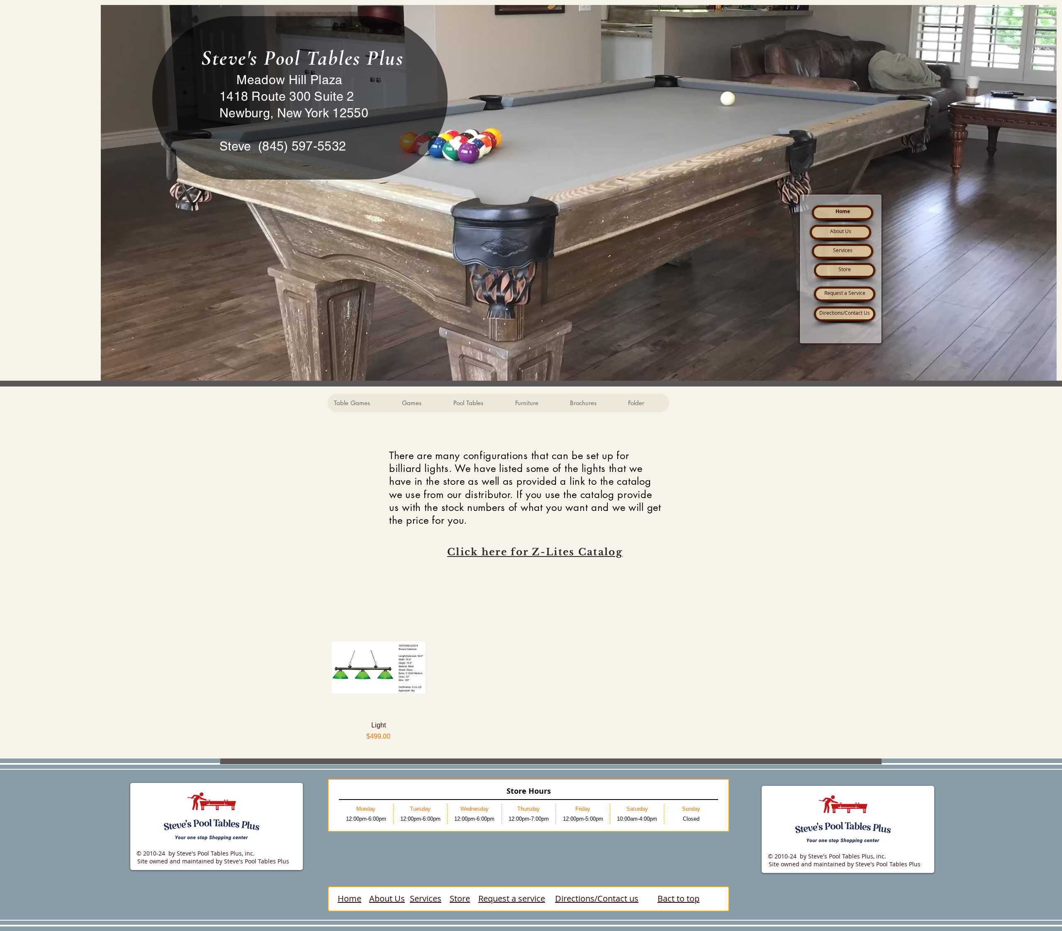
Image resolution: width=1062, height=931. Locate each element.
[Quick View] (378, 667)
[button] (361, 403)
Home (349, 898)
